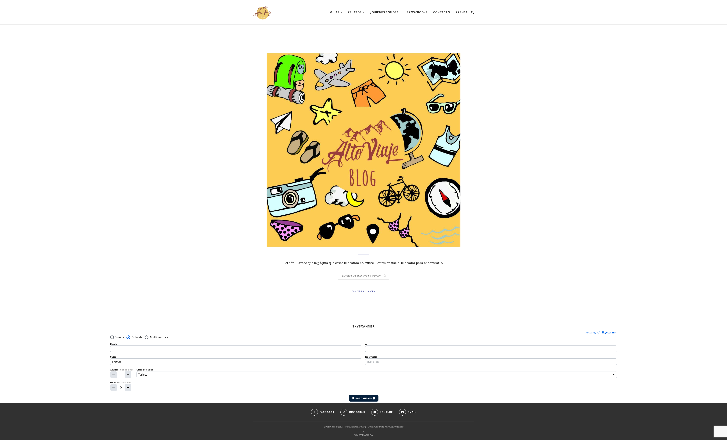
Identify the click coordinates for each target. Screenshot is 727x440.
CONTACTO (441, 12)
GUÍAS (334, 12)
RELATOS (355, 12)
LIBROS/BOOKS (415, 12)
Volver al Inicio (363, 291)
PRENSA (462, 12)
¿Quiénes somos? (384, 12)
